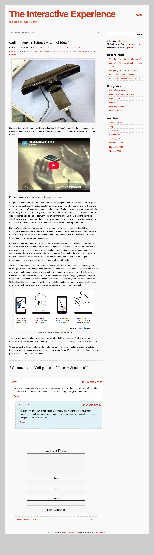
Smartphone (78, 51)
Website (56, 498)
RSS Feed (121, 40)
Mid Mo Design (101, 532)
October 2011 (115, 150)
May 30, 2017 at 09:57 (92, 382)
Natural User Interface (64, 51)
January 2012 (115, 138)
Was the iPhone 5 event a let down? (125, 58)
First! (94, 32)
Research (113, 102)
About (138, 15)
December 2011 (116, 142)
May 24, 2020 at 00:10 (91, 404)
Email (56, 488)
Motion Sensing (49, 51)
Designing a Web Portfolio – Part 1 (124, 70)
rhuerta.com (134, 44)
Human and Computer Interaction (70, 47)
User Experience (89, 47)
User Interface (14, 51)
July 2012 (113, 130)
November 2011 (116, 146)
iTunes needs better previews (122, 74)
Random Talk (115, 98)
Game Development (118, 90)
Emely (14, 381)
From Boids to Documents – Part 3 (124, 78)
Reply (16, 396)
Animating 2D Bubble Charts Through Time (125, 64)
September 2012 (116, 122)
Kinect (41, 51)
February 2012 (115, 134)
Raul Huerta (41, 47)
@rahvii (129, 47)
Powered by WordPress (70, 532)
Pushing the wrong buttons (25, 32)
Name (56, 478)
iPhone (35, 51)
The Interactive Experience (62, 13)
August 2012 (114, 126)
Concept (29, 51)
